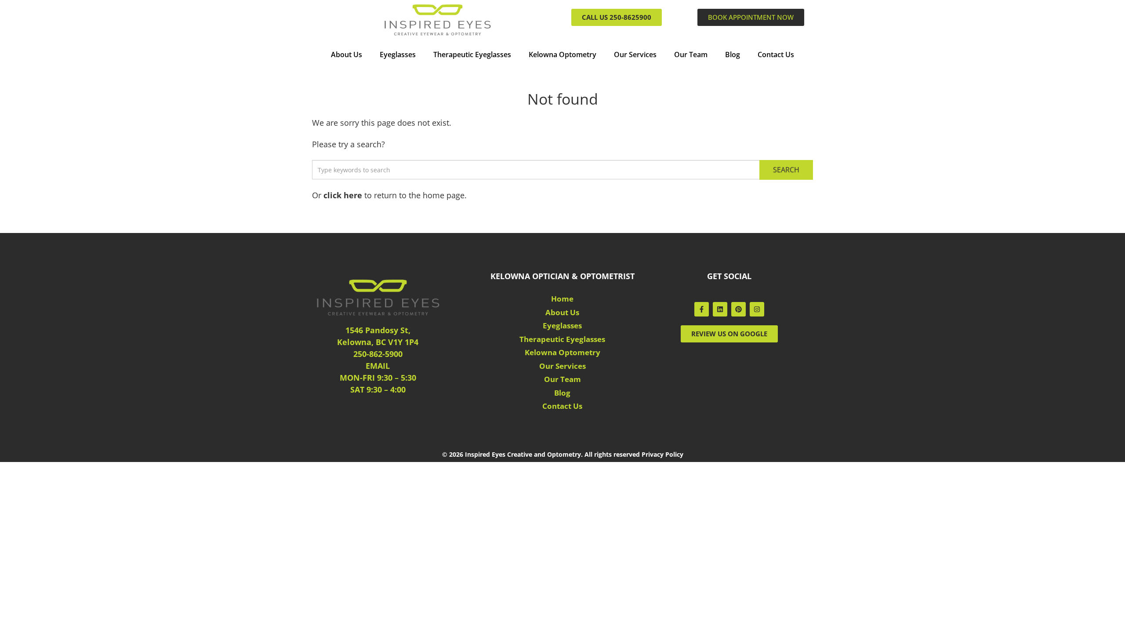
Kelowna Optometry (562, 54)
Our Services (635, 54)
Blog (732, 54)
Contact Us (776, 54)
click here (342, 195)
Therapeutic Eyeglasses (472, 54)
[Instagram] (757, 309)
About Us (346, 54)
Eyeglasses (398, 54)
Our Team (691, 54)
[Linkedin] (720, 309)
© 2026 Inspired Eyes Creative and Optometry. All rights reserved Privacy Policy (562, 454)
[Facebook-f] (701, 309)
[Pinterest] (738, 309)
